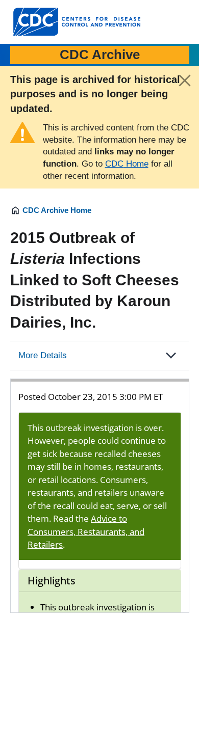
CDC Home (126, 164)
